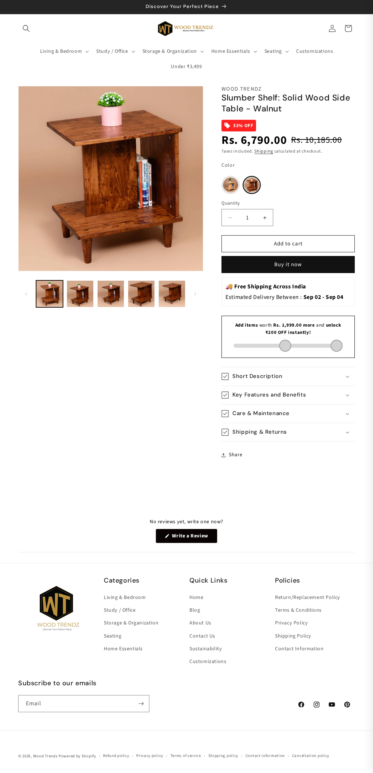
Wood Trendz (45, 756)
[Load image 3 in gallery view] (110, 293)
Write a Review (194, 537)
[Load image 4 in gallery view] (141, 293)
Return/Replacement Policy (307, 597)
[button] (26, 28)
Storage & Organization (131, 623)
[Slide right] (195, 294)
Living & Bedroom (125, 597)
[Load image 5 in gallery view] (171, 293)
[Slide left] (26, 294)
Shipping (263, 151)
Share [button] (235, 454)
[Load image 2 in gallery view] (80, 293)
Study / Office (120, 610)
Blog (194, 610)
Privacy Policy (291, 623)
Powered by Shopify (77, 756)
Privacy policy (149, 755)
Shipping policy (223, 755)
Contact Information (299, 648)
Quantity (230, 203)
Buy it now (288, 264)
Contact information (265, 755)
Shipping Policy (293, 636)
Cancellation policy (310, 755)
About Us (200, 623)
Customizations (207, 661)
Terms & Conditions (298, 610)
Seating (112, 636)
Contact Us (202, 636)
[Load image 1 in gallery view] (49, 293)
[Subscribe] (141, 703)
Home (196, 597)
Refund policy (116, 755)
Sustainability (205, 648)
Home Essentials (123, 648)
